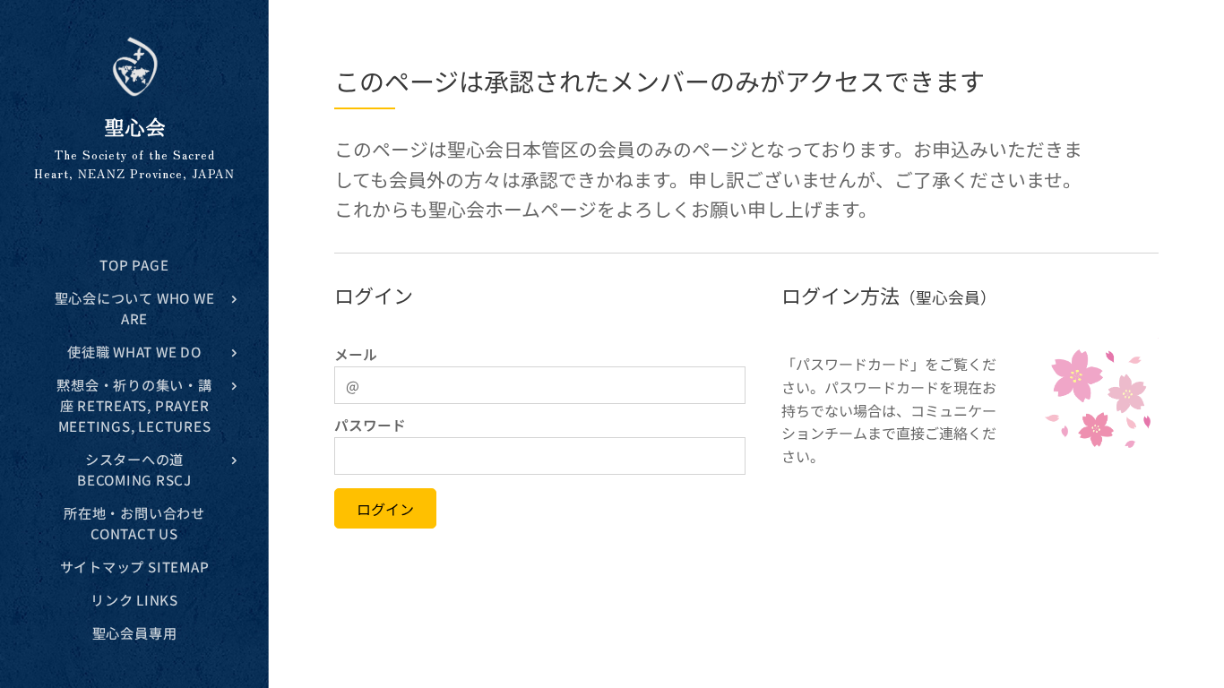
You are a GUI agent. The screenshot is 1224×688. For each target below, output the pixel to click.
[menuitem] (134, 264)
